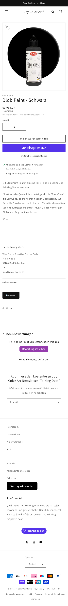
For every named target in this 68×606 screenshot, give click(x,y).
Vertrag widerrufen (22, 486)
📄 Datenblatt (11, 295)
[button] (6, 11)
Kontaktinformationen (55, 594)
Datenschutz (13, 434)
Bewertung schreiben (34, 349)
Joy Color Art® (21, 589)
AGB (9, 449)
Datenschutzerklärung (16, 594)
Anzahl (5, 120)
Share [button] (9, 308)
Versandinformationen (19, 470)
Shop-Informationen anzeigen (22, 173)
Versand (16, 115)
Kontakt (11, 463)
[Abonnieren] (57, 402)
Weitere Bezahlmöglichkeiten (34, 156)
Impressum (13, 426)
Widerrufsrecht (14, 441)
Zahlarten (12, 478)
